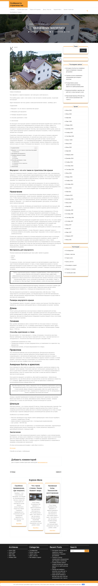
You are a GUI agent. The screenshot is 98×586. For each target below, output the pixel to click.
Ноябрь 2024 (69, 162)
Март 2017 (68, 232)
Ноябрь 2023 (69, 180)
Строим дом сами (22, 9)
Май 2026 (68, 117)
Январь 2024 (69, 177)
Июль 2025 (69, 143)
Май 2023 (68, 191)
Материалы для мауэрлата (18, 153)
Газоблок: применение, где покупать (19, 488)
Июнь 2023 (69, 188)
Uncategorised (69, 250)
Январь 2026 (69, 125)
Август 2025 (69, 140)
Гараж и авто (57, 9)
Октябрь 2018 (69, 214)
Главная (12, 9)
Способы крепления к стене (19, 160)
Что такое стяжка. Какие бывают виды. (35, 488)
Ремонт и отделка (35, 9)
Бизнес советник (69, 9)
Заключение (15, 166)
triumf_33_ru (45, 31)
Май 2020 (68, 206)
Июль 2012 (68, 239)
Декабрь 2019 (69, 210)
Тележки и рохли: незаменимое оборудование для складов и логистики (74, 77)
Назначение (16, 151)
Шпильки (16, 164)
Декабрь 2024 (69, 158)
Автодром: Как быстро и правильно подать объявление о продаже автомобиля (75, 70)
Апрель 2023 (69, 195)
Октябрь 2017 (69, 221)
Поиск (76, 46)
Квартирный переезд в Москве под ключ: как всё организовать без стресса (75, 97)
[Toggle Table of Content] (35, 148)
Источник (12, 448)
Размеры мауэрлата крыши (19, 155)
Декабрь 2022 (69, 199)
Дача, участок (47, 9)
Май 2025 (68, 151)
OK (83, 584)
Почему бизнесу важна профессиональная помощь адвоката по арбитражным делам (75, 84)
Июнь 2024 (69, 173)
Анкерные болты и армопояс (20, 163)
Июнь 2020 (69, 202)
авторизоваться (42, 462)
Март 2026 (69, 121)
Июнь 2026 (69, 114)
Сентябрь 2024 (70, 169)
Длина (15, 156)
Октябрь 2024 (69, 165)
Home (31, 24)
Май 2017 (68, 228)
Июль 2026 (69, 110)
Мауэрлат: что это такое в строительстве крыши (24, 150)
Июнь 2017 (68, 225)
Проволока (16, 161)
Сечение (16, 158)
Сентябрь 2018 (70, 217)
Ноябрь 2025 (69, 132)
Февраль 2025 (69, 154)
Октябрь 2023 (69, 184)
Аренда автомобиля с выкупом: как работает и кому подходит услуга (59, 571)
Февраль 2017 (69, 236)
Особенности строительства (16, 4)
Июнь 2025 (69, 147)
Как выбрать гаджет (16, 12)
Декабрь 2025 (69, 128)
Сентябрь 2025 (70, 136)
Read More (19, 523)
